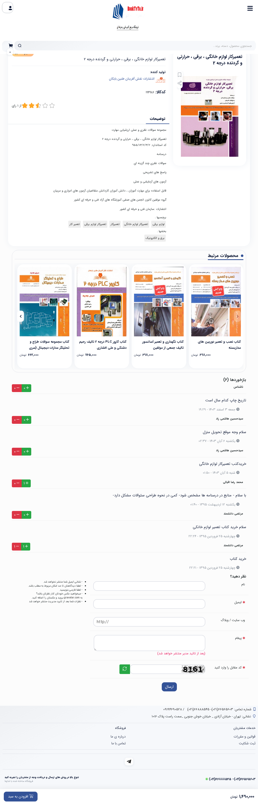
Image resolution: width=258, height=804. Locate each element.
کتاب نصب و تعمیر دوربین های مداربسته (219, 344)
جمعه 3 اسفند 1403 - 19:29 (217, 409)
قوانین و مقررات (244, 736)
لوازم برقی (158, 224)
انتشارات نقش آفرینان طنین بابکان (131, 78)
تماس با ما (118, 743)
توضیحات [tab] (157, 119)
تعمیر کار (75, 224)
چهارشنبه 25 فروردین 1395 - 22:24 (211, 536)
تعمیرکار (115, 224)
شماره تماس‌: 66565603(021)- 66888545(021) (218, 709)
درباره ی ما (118, 736)
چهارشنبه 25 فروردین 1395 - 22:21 (212, 567)
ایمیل (238, 602)
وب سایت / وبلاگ (233, 620)
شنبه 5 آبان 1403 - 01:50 (219, 472)
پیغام (238, 638)
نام (243, 584)
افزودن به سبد (18, 796)
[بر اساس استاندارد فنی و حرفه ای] (101, 301)
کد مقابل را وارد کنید (228, 667)
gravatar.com (72, 598)
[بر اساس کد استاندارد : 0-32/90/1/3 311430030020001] (44, 301)
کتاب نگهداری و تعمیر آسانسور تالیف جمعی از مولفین (163, 344)
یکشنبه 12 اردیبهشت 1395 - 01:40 (212, 504)
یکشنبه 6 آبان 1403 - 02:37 (217, 441)
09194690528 (172, 709)
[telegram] (129, 761)
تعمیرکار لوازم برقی (95, 224)
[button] (237, 316)
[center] (19, 45)
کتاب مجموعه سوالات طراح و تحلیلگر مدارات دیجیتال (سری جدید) (49, 344)
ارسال (169, 687)
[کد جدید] (124, 669)
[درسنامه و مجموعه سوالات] (216, 301)
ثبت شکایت (247, 743)
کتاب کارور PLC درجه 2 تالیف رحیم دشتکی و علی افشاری (102, 344)
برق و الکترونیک (155, 238)
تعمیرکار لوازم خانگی (136, 224)
